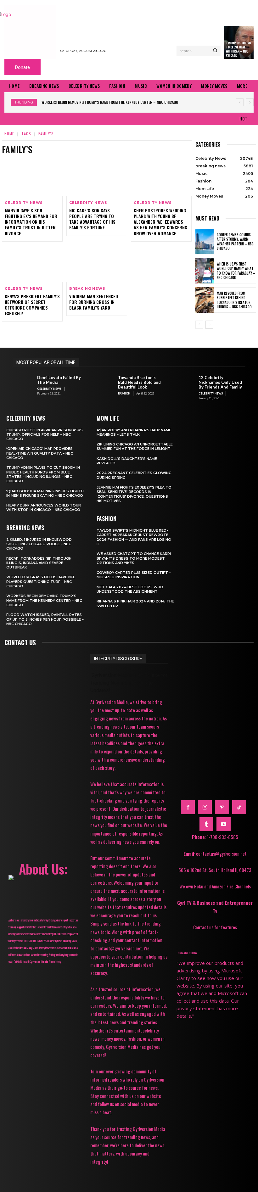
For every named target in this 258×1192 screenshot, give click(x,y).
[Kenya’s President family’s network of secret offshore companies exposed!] (32, 263)
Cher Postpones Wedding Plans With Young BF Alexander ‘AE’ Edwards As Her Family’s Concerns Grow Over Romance (160, 222)
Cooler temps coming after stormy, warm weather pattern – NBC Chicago (235, 241)
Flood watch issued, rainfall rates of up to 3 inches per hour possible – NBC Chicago (45, 619)
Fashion (124, 393)
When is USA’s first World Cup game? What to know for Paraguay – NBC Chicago (236, 270)
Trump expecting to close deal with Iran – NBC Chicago (238, 49)
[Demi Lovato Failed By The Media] (23, 385)
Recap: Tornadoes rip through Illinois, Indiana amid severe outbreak (38, 563)
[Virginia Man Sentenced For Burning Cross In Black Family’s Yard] (96, 263)
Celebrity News (24, 202)
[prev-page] (199, 325)
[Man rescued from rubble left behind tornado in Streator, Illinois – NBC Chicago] (204, 300)
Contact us (20, 642)
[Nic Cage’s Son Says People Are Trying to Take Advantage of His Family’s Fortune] (96, 177)
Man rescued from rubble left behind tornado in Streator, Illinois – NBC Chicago (234, 300)
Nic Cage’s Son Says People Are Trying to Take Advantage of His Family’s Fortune (92, 219)
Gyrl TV (185, 902)
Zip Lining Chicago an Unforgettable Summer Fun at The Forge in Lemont (135, 446)
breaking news (87, 288)
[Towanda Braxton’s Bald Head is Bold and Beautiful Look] (104, 385)
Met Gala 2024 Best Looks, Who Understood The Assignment (130, 589)
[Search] (215, 51)
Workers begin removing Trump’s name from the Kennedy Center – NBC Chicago (110, 102)
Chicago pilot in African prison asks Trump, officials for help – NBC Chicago (44, 434)
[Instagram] (205, 807)
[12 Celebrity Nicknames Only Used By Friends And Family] (184, 385)
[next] (250, 102)
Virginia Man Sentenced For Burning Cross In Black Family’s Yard (93, 302)
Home (9, 133)
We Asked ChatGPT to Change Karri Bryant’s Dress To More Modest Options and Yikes (134, 558)
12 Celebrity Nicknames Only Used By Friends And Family (220, 382)
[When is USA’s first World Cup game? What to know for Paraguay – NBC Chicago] (204, 270)
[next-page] (209, 325)
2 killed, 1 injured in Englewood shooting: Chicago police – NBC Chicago (39, 544)
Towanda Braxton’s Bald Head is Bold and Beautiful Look (139, 382)
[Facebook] (188, 807)
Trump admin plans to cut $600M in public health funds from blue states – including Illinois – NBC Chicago (43, 474)
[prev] (240, 102)
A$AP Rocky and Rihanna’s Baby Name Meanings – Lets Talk (134, 432)
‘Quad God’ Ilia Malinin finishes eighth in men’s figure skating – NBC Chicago (45, 493)
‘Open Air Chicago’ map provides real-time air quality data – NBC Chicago (39, 453)
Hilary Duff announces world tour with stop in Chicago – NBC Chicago (43, 507)
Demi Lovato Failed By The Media (59, 380)
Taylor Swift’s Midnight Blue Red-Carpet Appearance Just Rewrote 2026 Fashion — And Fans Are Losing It (134, 537)
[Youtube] (223, 824)
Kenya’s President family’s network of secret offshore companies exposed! (32, 305)
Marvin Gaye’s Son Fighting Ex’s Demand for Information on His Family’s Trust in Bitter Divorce (31, 222)
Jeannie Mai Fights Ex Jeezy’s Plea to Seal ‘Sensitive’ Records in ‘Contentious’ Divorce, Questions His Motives (134, 494)
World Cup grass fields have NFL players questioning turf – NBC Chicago (40, 581)
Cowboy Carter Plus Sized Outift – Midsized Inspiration (134, 574)
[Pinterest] (222, 807)
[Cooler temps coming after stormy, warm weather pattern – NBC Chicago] (204, 241)
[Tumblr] (206, 824)
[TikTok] (239, 807)
